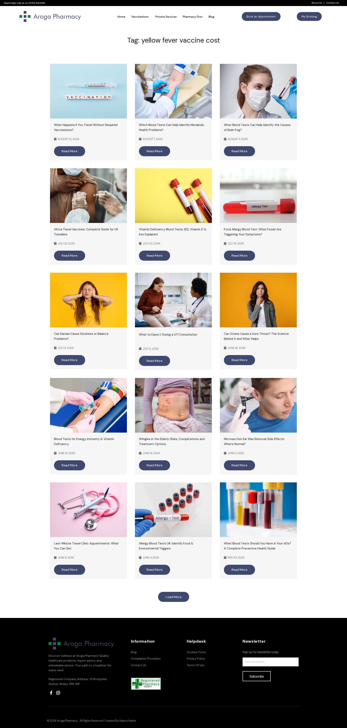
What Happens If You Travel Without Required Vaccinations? (85, 127)
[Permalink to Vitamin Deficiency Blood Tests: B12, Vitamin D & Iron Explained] (173, 195)
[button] (261, 16)
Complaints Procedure (146, 658)
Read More (70, 151)
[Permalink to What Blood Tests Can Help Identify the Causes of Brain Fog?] (258, 91)
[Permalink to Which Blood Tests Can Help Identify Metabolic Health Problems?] (173, 91)
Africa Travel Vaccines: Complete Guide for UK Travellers (86, 231)
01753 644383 (37, 3)
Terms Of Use (195, 665)
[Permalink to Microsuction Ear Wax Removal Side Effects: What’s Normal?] (258, 405)
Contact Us (332, 2)
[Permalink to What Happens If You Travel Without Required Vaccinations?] (88, 91)
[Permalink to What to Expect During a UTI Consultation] (173, 299)
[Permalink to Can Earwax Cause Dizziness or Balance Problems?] (88, 299)
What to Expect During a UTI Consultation (168, 335)
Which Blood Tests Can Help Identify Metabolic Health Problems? (171, 127)
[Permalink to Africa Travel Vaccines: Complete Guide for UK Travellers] (88, 195)
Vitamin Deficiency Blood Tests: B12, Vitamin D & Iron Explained (172, 231)
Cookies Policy (196, 652)
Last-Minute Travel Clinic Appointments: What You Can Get (86, 545)
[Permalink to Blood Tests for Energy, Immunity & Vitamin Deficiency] (88, 405)
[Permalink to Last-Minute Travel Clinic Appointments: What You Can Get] (88, 509)
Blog (134, 652)
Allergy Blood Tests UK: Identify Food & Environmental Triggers (166, 545)
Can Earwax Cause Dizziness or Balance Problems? (81, 336)
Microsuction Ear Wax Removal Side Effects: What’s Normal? (254, 441)
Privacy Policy (196, 658)
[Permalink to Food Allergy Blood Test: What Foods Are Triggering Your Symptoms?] (258, 195)
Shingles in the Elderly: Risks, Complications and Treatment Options (172, 441)
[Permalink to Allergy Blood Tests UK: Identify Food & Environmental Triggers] (173, 509)
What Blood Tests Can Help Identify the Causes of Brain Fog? (257, 127)
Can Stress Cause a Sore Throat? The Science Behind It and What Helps (256, 336)
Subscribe (257, 676)
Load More (174, 597)
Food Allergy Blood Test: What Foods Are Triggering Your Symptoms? (252, 231)
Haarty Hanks (127, 720)
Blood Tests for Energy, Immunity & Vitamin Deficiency (84, 441)
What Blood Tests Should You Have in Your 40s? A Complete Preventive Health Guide (257, 545)
